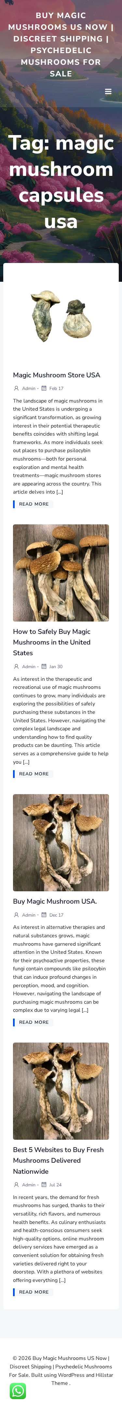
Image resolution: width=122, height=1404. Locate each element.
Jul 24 (54, 1185)
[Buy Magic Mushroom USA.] (61, 842)
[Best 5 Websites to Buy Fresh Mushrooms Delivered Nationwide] (61, 1090)
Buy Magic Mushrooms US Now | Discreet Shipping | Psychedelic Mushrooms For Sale (61, 44)
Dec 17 (55, 915)
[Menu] (108, 91)
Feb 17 (55, 388)
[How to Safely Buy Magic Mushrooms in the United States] (61, 572)
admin (28, 388)
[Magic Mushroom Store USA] (61, 315)
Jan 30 (55, 667)
